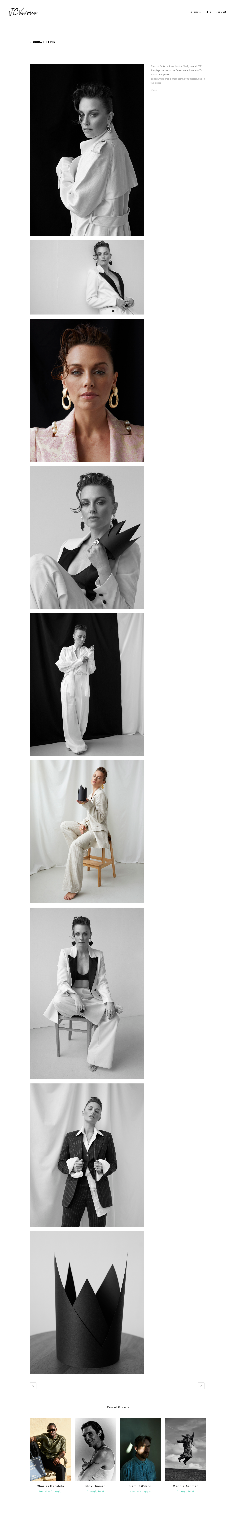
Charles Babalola (50, 1486)
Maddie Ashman (185, 1486)
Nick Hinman (95, 1486)
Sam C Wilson (140, 1486)
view (50, 1449)
